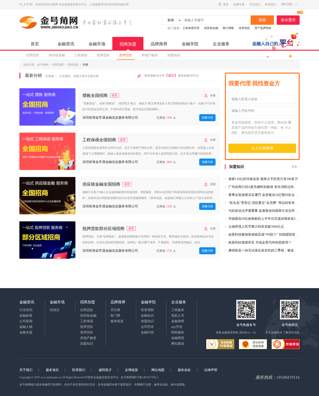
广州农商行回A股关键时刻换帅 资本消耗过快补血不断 (264, 187)
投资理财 (147, 310)
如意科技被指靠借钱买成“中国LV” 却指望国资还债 (264, 234)
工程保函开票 (191, 28)
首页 (35, 44)
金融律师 (177, 321)
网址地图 (157, 370)
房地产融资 (150, 55)
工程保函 (80, 55)
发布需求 (288, 20)
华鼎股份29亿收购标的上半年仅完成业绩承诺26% (264, 218)
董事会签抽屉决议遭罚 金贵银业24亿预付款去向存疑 (264, 195)
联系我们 (270, 4)
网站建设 (177, 343)
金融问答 (147, 332)
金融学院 (190, 44)
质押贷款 (125, 55)
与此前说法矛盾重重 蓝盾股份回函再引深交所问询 (264, 210)
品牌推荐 (159, 44)
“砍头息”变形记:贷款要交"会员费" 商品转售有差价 (264, 203)
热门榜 (115, 315)
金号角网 (52, 4)
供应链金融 (211, 28)
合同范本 (147, 327)
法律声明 (210, 370)
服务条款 (184, 370)
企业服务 (221, 44)
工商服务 (177, 310)
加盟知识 (173, 55)
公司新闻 (25, 321)
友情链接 (131, 370)
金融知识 (147, 315)
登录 (226, 4)
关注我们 (254, 4)
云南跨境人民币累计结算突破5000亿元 (256, 226)
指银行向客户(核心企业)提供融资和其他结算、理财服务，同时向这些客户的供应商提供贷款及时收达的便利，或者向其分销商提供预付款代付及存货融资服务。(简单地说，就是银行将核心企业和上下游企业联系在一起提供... (148, 196)
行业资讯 (25, 310)
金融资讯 (65, 44)
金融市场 (97, 44)
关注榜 (115, 310)
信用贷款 (244, 28)
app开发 (176, 327)
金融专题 (25, 332)
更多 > (296, 166)
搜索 (262, 20)
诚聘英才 (105, 370)
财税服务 (177, 332)
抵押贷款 (103, 55)
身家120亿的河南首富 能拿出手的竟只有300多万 (263, 179)
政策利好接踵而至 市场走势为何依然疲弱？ (259, 242)
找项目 (55, 310)
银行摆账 (228, 28)
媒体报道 (117, 321)
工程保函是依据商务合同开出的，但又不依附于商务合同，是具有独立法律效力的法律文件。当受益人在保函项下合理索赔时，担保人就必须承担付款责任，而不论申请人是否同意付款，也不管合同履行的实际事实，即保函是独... (148, 151)
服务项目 (52, 370)
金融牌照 (177, 338)
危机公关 (177, 315)
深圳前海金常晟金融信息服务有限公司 (110, 117)
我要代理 (207, 117)
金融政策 (25, 315)
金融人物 (25, 327)
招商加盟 (128, 44)
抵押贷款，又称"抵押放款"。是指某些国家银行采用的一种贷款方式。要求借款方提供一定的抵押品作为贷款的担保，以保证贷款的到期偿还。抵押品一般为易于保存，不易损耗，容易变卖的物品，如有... (148, 239)
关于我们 (25, 370)
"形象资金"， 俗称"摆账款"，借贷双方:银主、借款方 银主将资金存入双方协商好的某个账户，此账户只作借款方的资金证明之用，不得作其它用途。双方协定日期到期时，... (148, 106)
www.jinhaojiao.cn (50, 377)
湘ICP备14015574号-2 (145, 377)
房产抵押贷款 (263, 28)
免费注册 (239, 4)
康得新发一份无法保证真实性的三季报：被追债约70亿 (264, 250)
